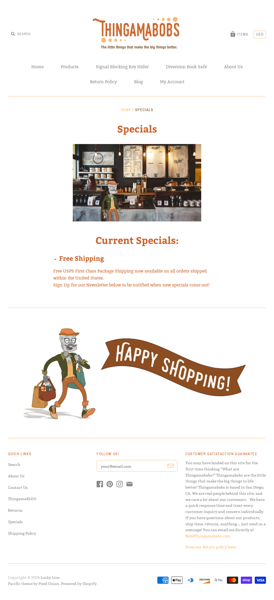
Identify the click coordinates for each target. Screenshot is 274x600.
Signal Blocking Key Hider (122, 66)
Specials (15, 521)
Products (70, 66)
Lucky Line (50, 577)
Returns (15, 510)
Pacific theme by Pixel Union (33, 583)
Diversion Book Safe (186, 66)
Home (37, 66)
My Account (172, 81)
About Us (233, 66)
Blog (138, 81)
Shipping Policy (22, 533)
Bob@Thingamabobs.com (208, 536)
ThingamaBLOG (22, 498)
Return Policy (103, 81)
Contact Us (18, 487)
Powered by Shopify (79, 583)
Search (14, 464)
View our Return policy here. (211, 547)
